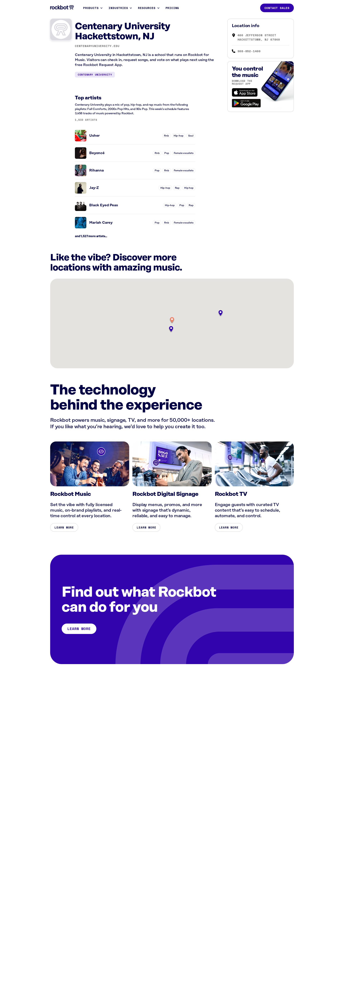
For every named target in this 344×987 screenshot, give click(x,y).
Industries (118, 8)
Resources (146, 8)
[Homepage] (62, 7)
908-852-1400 (249, 51)
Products (91, 8)
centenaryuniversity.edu (97, 46)
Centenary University (95, 74)
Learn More (64, 527)
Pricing (172, 8)
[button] (172, 320)
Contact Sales (277, 8)
